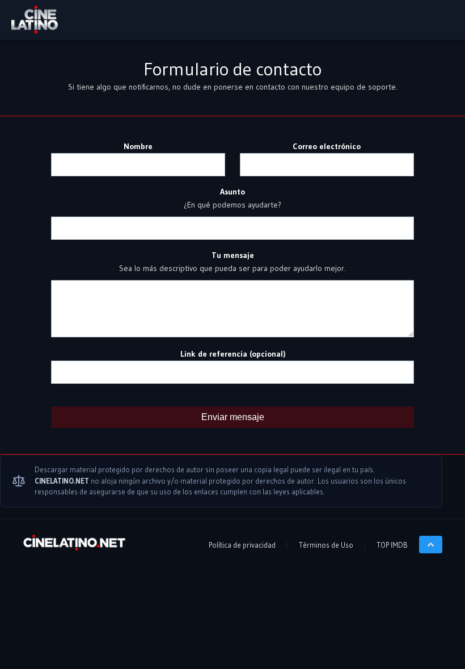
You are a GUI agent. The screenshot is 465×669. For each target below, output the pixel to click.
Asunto (232, 192)
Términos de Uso (326, 544)
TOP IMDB (392, 544)
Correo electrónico (327, 146)
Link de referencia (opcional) (232, 354)
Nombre (138, 146)
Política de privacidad (242, 544)
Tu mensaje (233, 255)
